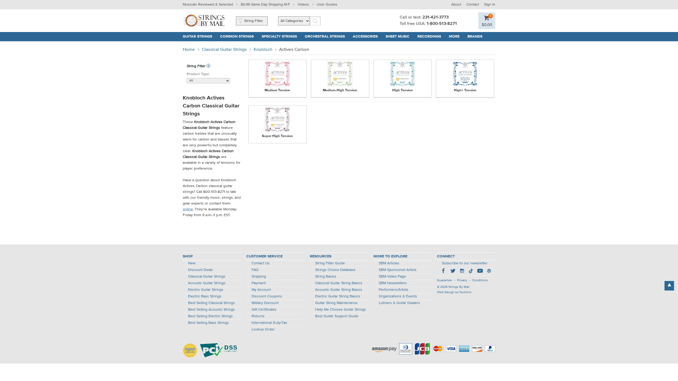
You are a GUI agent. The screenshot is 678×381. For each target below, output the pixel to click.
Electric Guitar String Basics (337, 296)
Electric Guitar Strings (205, 290)
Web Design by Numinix (454, 292)
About (456, 4)
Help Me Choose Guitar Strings (340, 309)
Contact (472, 4)
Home (189, 49)
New (191, 263)
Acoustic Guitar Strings (206, 283)
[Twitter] (453, 271)
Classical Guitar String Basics (338, 283)
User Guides (327, 4)
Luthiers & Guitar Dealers (399, 303)
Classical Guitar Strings (224, 49)
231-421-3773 (435, 17)
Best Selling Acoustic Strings (211, 309)
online (188, 209)
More (454, 36)
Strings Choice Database (335, 270)
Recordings (429, 36)
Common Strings (237, 36)
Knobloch (263, 49)
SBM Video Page (392, 276)
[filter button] (208, 66)
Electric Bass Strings (204, 296)
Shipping (259, 276)
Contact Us (261, 263)
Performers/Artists (393, 290)
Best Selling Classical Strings (211, 303)
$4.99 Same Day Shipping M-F (265, 4)
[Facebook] (444, 271)
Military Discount (265, 303)
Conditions (480, 280)
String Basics (325, 276)
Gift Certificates (264, 309)
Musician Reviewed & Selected (208, 4)
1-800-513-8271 (442, 24)
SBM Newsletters (393, 283)
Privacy (462, 280)
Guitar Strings (197, 36)
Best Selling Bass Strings (208, 323)
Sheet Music (397, 36)
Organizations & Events (398, 296)
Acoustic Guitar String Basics (338, 290)
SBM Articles (389, 263)
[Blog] (489, 271)
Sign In (489, 4)
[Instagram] (462, 271)
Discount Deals (200, 270)
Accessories (365, 36)
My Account (261, 290)
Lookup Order (263, 329)
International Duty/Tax (269, 323)
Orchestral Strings (325, 36)
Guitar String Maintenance (336, 303)
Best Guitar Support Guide (336, 316)
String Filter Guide (330, 263)
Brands (474, 36)
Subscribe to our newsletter (465, 263)
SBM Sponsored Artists (398, 270)
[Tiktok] (471, 271)
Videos (303, 4)
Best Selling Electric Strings (210, 316)
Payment (259, 283)
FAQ (255, 270)
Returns (258, 316)
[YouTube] (480, 271)
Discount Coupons (267, 296)
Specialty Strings (279, 36)
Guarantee (444, 280)
